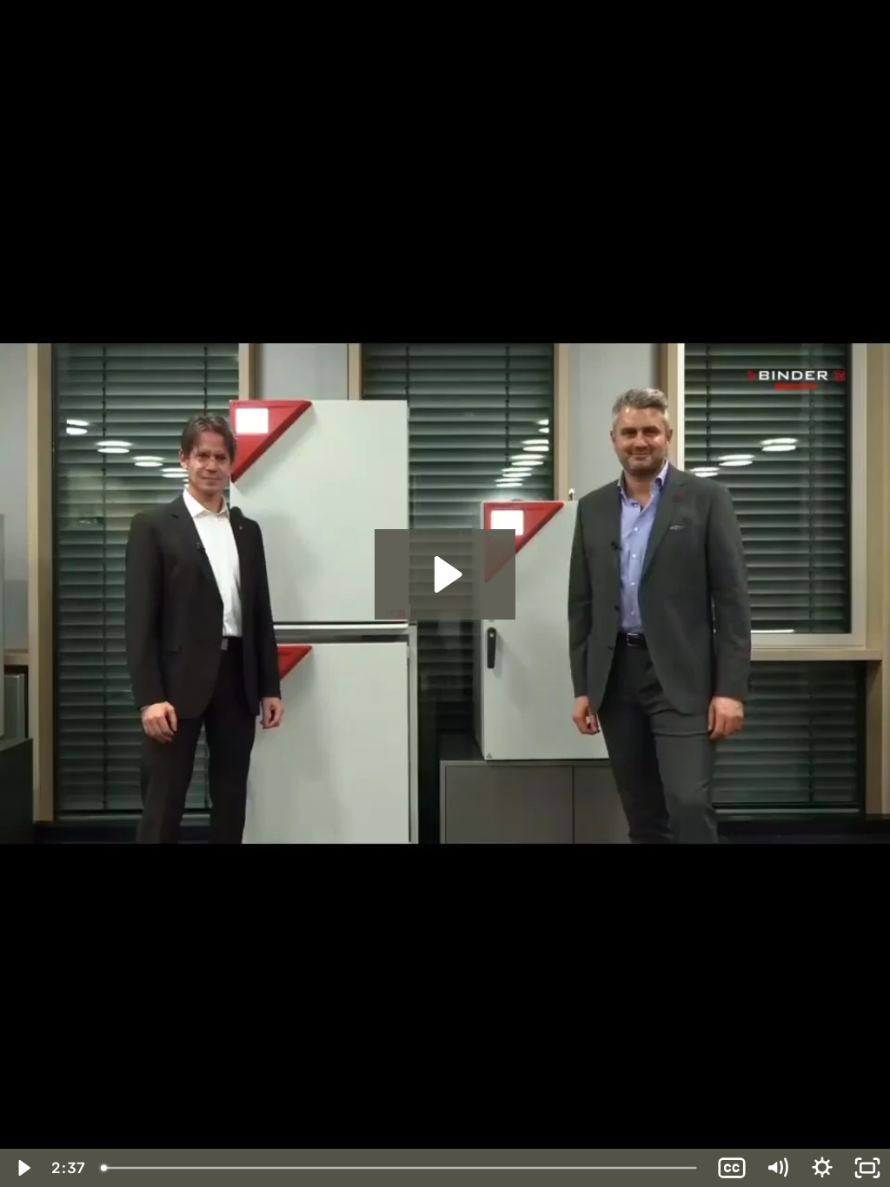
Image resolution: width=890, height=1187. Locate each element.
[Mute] (777, 1168)
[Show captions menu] (731, 1168)
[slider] (400, 1168)
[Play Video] (22, 1168)
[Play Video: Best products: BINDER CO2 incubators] (445, 574)
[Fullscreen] (867, 1168)
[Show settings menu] (822, 1168)
